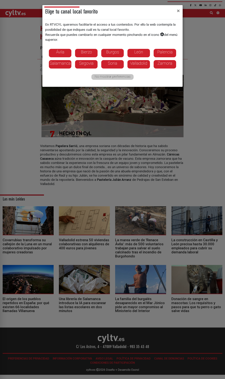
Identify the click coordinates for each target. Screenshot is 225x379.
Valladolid (138, 63)
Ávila (60, 52)
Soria (112, 63)
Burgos (112, 52)
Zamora (165, 63)
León (138, 52)
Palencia (165, 52)
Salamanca (60, 63)
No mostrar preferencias (113, 76)
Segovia (86, 63)
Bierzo (86, 52)
